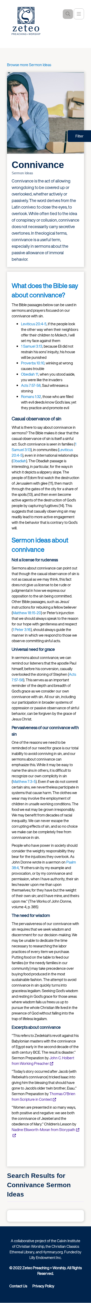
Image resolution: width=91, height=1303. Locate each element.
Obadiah (19, 461)
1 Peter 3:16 (22, 629)
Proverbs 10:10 (32, 363)
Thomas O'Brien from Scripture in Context (43, 1096)
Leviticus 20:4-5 (33, 324)
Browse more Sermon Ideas (29, 65)
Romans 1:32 (31, 396)
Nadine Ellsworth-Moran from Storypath (43, 1129)
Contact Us (18, 1286)
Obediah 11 (29, 374)
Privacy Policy (43, 1286)
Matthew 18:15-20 (27, 613)
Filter (79, 136)
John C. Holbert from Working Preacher (43, 1060)
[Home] (29, 20)
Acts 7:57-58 (31, 385)
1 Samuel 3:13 (31, 346)
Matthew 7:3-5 (24, 781)
